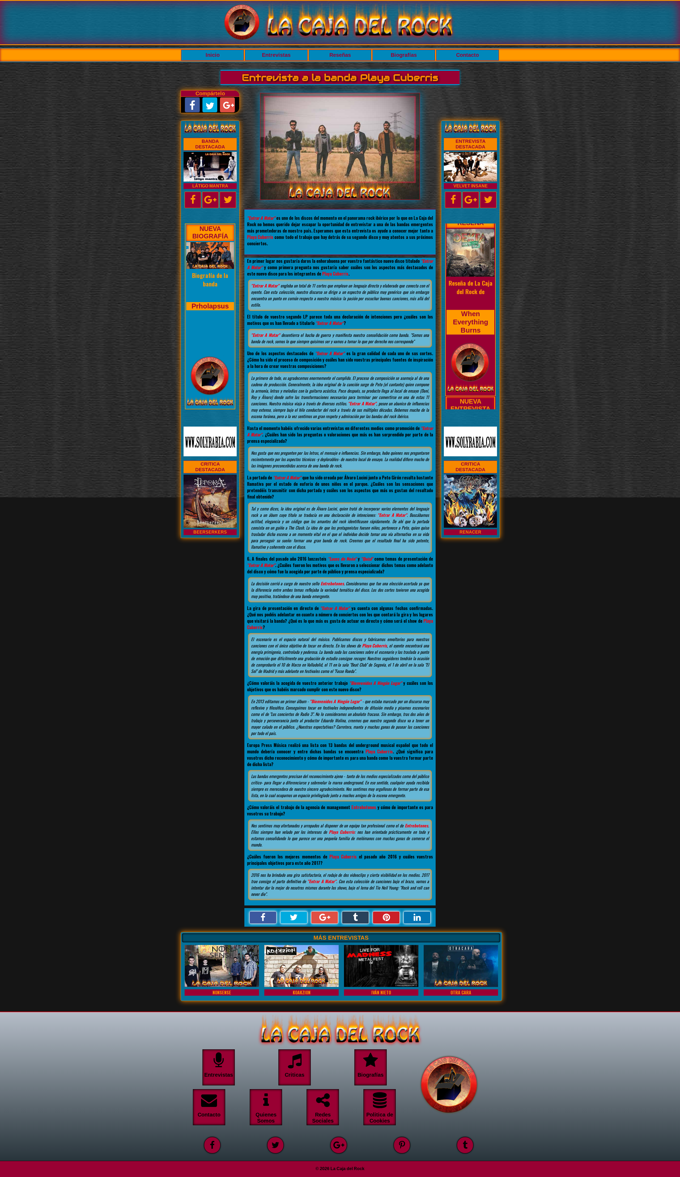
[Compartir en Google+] (324, 917)
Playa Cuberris (260, 237)
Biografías (404, 55)
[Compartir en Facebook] (263, 917)
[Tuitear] (293, 917)
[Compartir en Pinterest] (386, 917)
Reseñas (340, 55)
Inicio (213, 55)
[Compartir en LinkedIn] (417, 917)
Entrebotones (332, 583)
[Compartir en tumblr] (355, 917)
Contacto (467, 55)
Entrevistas (276, 55)
